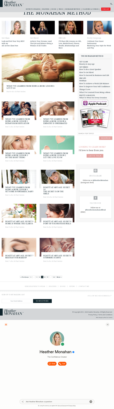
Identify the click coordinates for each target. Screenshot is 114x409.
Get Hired (34, 38)
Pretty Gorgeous (94, 38)
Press (61, 9)
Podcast (105, 9)
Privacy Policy (92, 315)
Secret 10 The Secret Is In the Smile (56, 190)
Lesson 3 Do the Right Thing (17, 155)
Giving (72, 286)
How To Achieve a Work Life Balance (94, 84)
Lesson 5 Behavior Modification (17, 121)
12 (54, 277)
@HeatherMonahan (100, 180)
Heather (45, 9)
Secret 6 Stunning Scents (57, 257)
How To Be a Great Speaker (90, 69)
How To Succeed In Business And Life (94, 75)
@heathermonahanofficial (95, 210)
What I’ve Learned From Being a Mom (94, 92)
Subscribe (42, 301)
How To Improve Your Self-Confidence (94, 87)
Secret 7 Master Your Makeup (19, 257)
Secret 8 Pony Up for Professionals (57, 222)
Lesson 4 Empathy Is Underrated (55, 121)
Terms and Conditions (105, 315)
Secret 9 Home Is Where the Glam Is (19, 222)
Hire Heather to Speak (35, 286)
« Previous (24, 277)
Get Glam (5, 38)
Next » (59, 277)
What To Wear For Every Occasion (93, 98)
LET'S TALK (95, 156)
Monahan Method (72, 9)
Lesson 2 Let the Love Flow (55, 155)
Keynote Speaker (33, 9)
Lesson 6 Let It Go (30, 87)
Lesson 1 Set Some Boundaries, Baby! (19, 189)
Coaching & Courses (90, 9)
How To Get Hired (86, 72)
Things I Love (84, 89)
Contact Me (84, 286)
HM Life (62, 38)
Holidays (82, 81)
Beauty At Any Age (87, 64)
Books (54, 9)
